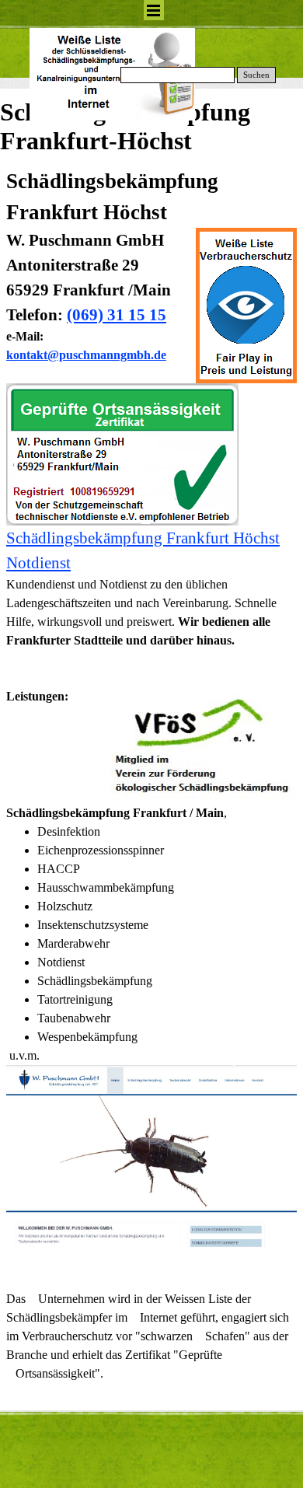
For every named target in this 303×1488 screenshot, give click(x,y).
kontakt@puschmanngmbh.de (86, 355)
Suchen (256, 75)
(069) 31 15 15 (116, 315)
